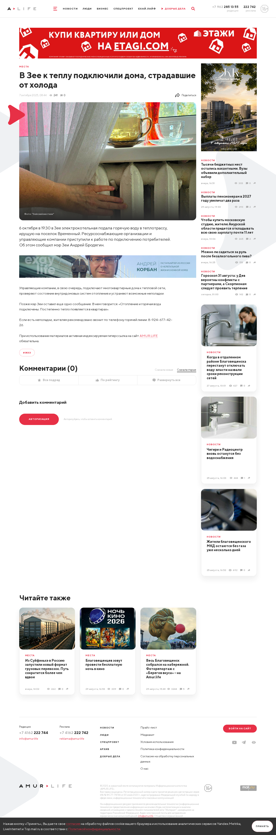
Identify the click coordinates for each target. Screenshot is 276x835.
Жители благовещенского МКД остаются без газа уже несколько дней (229, 546)
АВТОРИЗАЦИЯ (39, 419)
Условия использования (157, 741)
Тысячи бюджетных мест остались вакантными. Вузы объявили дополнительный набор (224, 170)
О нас (144, 768)
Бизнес (103, 8)
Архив (104, 749)
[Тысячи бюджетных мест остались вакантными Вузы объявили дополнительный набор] (255, 183)
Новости (70, 8)
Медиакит (147, 734)
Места (24, 66)
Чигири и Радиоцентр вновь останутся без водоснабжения (225, 453)
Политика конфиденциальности (162, 749)
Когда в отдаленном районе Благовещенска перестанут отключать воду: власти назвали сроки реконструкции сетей (226, 367)
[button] (254, 742)
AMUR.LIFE (149, 336)
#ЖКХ (27, 352)
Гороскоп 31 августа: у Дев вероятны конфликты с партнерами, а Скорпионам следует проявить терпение (224, 282)
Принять (262, 826)
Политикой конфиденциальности (94, 829)
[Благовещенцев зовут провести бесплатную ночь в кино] (128, 689)
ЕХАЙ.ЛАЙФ (147, 8)
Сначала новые (164, 369)
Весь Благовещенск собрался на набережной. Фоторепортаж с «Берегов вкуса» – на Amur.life (167, 668)
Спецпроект (123, 8)
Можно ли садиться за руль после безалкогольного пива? (226, 254)
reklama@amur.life (72, 738)
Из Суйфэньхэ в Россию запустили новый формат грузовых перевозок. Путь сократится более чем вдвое (47, 668)
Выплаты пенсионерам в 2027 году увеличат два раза (226, 198)
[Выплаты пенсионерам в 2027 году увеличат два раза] (255, 207)
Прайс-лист (148, 727)
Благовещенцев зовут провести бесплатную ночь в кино (103, 664)
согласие (73, 824)
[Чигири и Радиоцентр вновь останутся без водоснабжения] (249, 478)
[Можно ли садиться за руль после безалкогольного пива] (255, 262)
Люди (87, 8)
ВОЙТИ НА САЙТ (240, 728)
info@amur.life (28, 738)
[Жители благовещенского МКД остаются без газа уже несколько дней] (249, 570)
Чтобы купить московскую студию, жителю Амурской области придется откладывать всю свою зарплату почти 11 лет (227, 226)
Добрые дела (110, 756)
